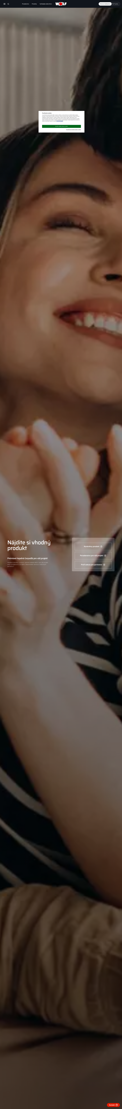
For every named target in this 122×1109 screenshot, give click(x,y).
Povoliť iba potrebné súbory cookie (73, 129)
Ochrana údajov (60, 121)
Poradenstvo (25, 4)
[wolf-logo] (61, 4)
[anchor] (8, 4)
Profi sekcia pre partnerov (91, 565)
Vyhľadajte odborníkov (46, 4)
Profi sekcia (115, 4)
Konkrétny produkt (91, 546)
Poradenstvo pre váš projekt (91, 556)
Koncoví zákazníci (105, 4)
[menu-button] (4, 4)
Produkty (34, 4)
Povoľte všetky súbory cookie (61, 126)
